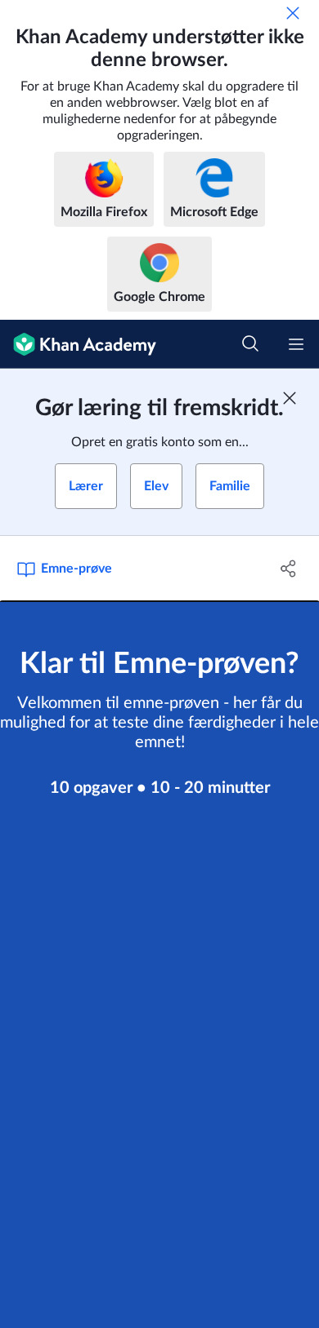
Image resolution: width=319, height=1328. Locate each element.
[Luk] (293, 13)
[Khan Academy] (78, 344)
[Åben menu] (296, 344)
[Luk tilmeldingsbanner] (289, 398)
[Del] (288, 568)
